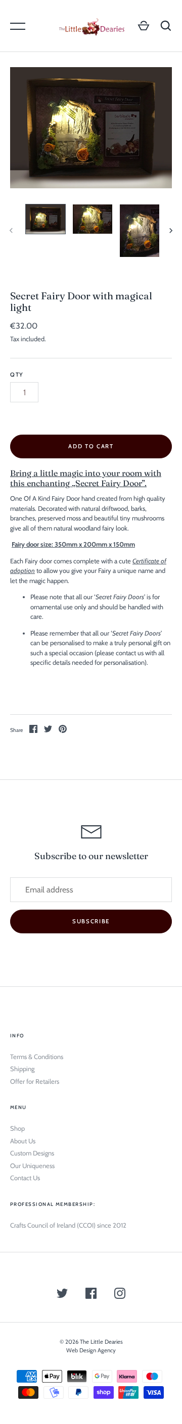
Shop (17, 1128)
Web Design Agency (91, 1350)
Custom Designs (32, 1153)
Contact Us (25, 1178)
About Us (22, 1141)
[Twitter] (62, 1295)
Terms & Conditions (36, 1056)
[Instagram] (119, 1295)
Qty (17, 374)
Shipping (22, 1069)
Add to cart (91, 446)
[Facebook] (91, 1295)
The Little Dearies (101, 1341)
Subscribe (91, 921)
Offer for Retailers (34, 1081)
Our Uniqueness (32, 1166)
